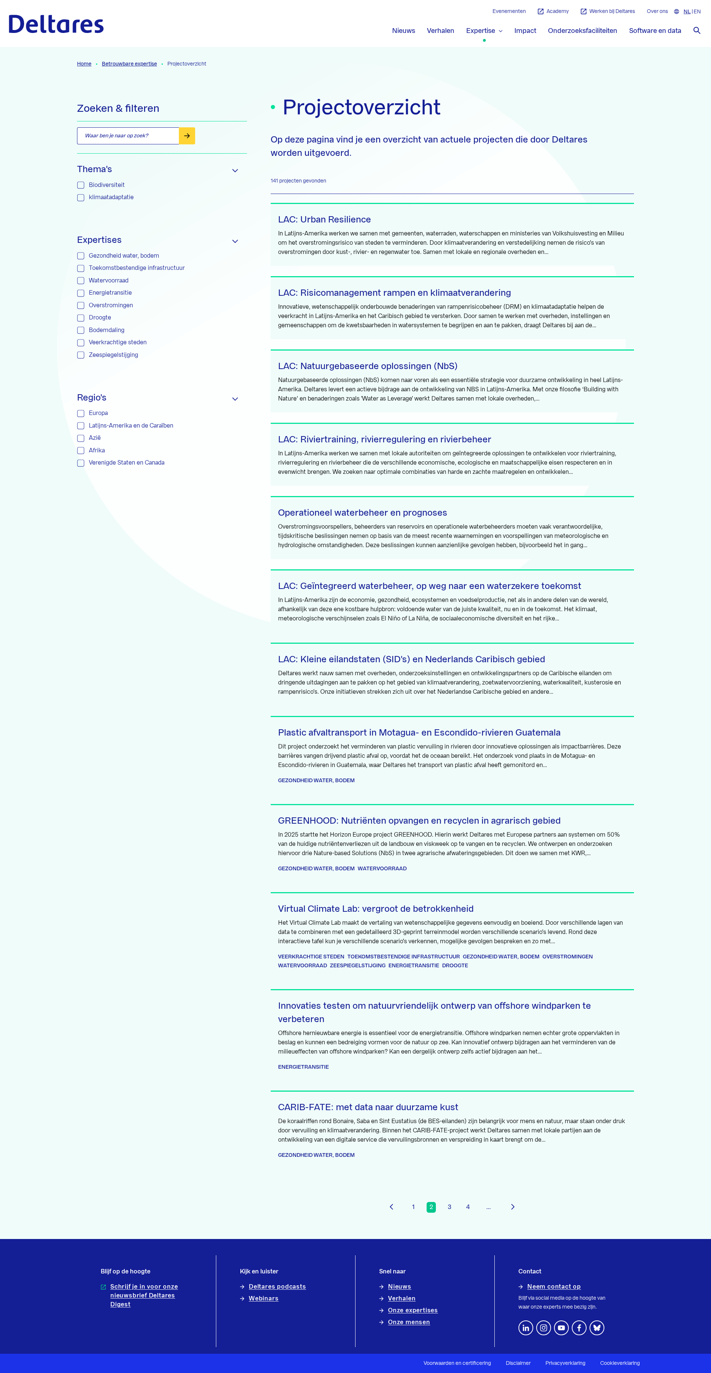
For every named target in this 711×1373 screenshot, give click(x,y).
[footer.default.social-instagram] (543, 1327)
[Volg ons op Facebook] (579, 1327)
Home (84, 64)
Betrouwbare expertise (129, 64)
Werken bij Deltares (612, 11)
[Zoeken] (697, 30)
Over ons (657, 11)
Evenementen (509, 11)
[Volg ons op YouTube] (561, 1327)
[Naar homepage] (56, 24)
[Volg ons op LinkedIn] (525, 1327)
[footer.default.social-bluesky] (597, 1327)
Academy (558, 11)
